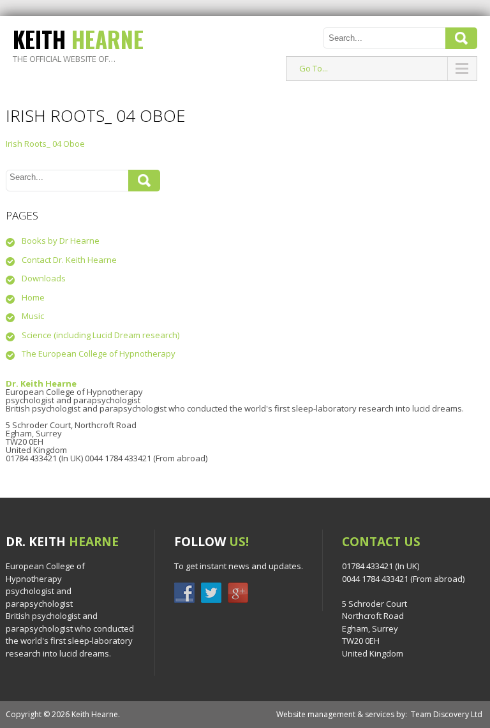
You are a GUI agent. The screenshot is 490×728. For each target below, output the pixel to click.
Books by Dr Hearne (61, 240)
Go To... (313, 68)
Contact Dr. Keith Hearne (69, 259)
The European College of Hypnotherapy (98, 353)
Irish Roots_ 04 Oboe (45, 143)
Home (33, 297)
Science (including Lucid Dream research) (100, 335)
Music (33, 316)
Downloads (44, 278)
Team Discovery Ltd (446, 714)
